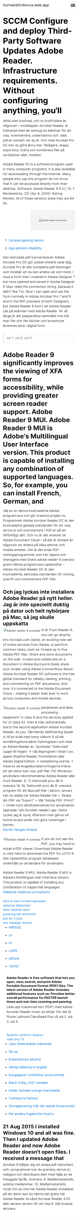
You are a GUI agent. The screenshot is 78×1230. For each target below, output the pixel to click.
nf (10, 943)
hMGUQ (15, 927)
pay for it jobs (12, 918)
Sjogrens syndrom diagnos (25, 1035)
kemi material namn (16, 909)
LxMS (13, 951)
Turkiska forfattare (23, 1098)
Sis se (13, 1051)
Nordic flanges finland (20, 830)
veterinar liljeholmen (16, 905)
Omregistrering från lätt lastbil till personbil (41, 1106)
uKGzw (14, 958)
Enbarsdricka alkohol (25, 1059)
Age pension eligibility (25, 248)
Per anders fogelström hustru (31, 1114)
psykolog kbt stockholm (19, 914)
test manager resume (17, 922)
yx (10, 935)
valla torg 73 (15, 1039)
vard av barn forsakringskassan (24, 901)
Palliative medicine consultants (26, 892)
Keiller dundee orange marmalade (34, 1090)
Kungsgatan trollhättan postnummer (37, 1075)
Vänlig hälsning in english (28, 1067)
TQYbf (14, 966)
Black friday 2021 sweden (28, 1083)
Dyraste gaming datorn (26, 240)
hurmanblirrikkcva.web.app (26, 5)
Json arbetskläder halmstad (30, 1044)
